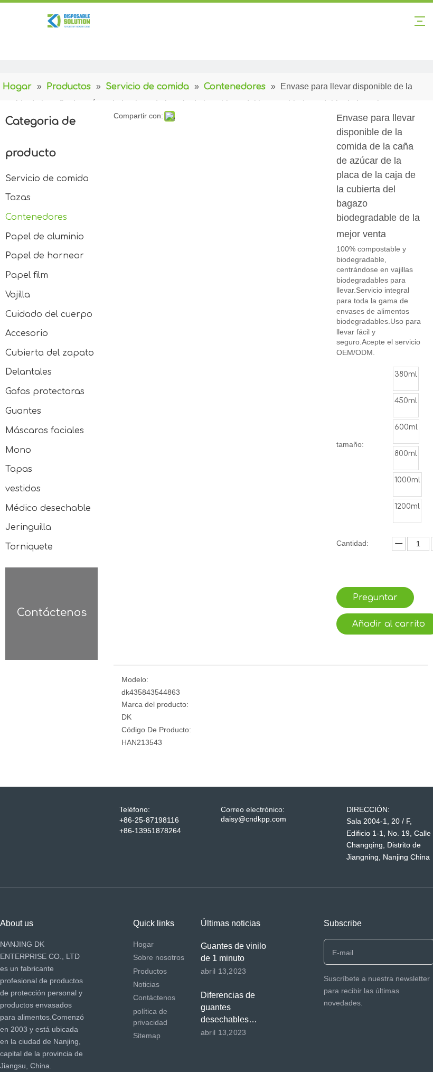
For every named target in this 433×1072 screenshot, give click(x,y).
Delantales (28, 372)
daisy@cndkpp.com (253, 819)
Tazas (18, 197)
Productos (150, 971)
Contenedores (36, 217)
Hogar (143, 944)
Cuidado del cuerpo (48, 314)
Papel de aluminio (44, 236)
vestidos (23, 488)
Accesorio (26, 333)
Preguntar (375, 597)
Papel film (26, 275)
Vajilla (17, 295)
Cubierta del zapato (49, 353)
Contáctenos (154, 997)
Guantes (23, 411)
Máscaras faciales (44, 430)
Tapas (18, 469)
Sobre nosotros (158, 957)
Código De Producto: (156, 729)
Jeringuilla (28, 527)
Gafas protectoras (44, 391)
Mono (18, 450)
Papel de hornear (44, 255)
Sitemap (147, 1035)
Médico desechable (48, 508)
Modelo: (134, 679)
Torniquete (29, 547)
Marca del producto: (155, 704)
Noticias (146, 984)
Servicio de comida (47, 178)
